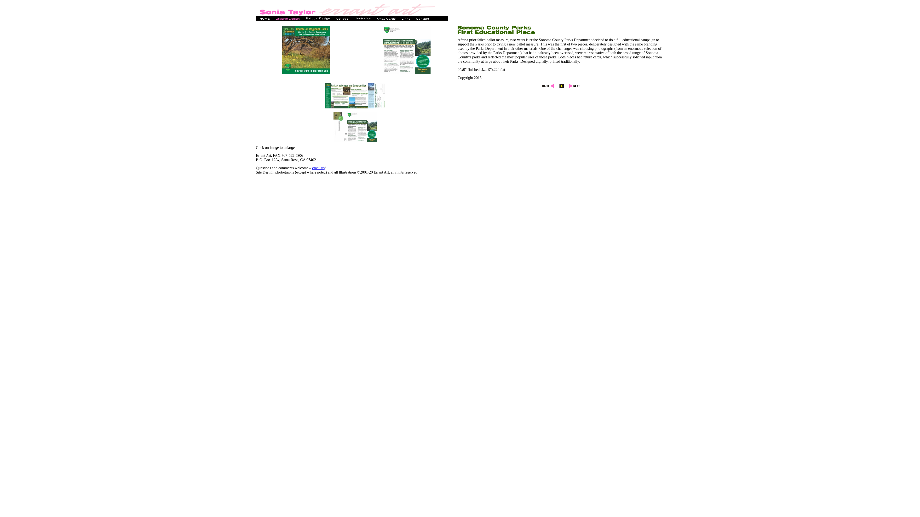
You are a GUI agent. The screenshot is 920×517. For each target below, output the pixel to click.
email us (318, 168)
